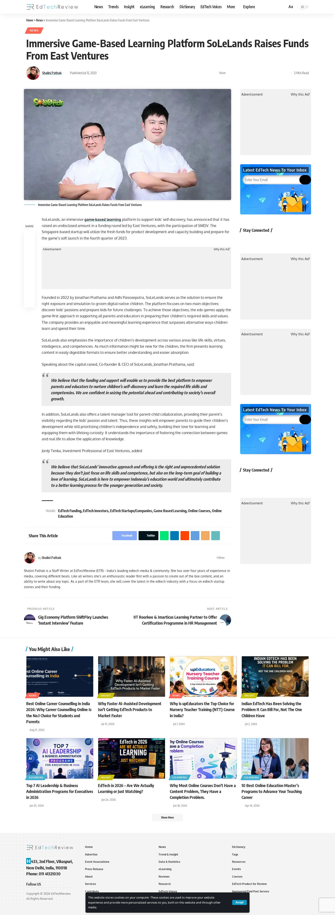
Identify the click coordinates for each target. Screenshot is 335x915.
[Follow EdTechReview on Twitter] (258, 240)
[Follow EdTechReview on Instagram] (282, 240)
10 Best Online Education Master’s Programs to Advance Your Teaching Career (272, 791)
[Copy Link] (280, 73)
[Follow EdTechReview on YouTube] (270, 240)
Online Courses (199, 510)
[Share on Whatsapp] (244, 73)
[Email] (273, 73)
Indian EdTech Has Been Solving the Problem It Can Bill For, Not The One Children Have (272, 709)
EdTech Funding (69, 510)
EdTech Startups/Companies (131, 510)
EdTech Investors (95, 510)
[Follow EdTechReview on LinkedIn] (295, 240)
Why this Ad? (222, 249)
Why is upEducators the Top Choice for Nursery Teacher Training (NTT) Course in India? (202, 709)
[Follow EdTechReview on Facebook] (246, 240)
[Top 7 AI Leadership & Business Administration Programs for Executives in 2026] (59, 758)
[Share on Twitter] (237, 73)
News (34, 30)
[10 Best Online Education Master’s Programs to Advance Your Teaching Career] (275, 758)
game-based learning (102, 219)
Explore (249, 6)
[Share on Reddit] (258, 73)
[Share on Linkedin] (251, 73)
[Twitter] (229, 558)
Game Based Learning (170, 510)
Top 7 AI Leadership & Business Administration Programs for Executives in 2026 (59, 791)
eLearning (36, 777)
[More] (287, 73)
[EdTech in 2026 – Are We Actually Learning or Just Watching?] (131, 758)
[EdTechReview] (52, 7)
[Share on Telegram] (266, 73)
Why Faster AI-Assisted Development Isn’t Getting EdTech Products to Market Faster (129, 709)
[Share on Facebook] (230, 73)
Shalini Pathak (52, 73)
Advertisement (52, 249)
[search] (283, 7)
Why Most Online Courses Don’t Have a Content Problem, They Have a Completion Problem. (203, 791)
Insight (106, 695)
